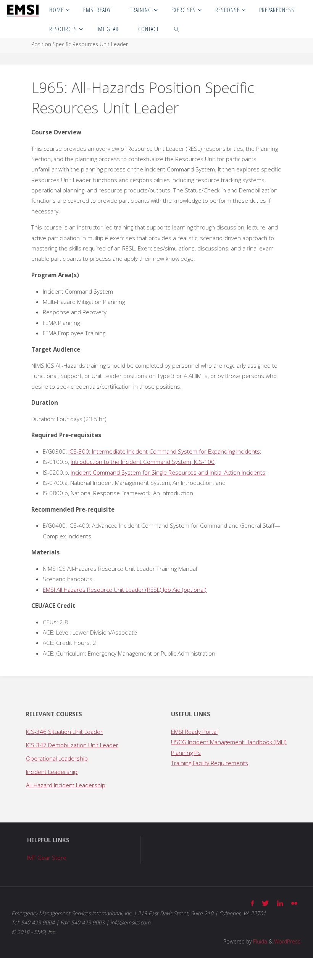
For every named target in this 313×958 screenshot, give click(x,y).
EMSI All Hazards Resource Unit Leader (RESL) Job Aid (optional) (125, 589)
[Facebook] (252, 903)
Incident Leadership (51, 771)
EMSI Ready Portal (194, 731)
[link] (177, 28)
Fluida (259, 941)
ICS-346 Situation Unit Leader (64, 731)
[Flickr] (294, 903)
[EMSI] (22, 9)
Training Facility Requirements (209, 763)
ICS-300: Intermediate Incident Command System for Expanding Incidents (164, 451)
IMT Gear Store (46, 857)
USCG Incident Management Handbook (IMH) (229, 742)
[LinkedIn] (280, 903)
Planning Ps (186, 752)
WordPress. (288, 941)
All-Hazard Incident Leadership (65, 785)
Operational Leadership (57, 758)
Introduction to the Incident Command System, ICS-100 (143, 461)
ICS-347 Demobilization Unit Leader (72, 745)
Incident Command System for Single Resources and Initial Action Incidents (168, 472)
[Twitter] (265, 903)
